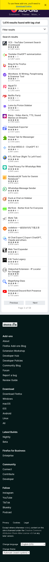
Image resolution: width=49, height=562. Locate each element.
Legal (26, 522)
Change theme (9, 549)
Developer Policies (13, 360)
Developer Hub (11, 355)
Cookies (16, 522)
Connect (7, 469)
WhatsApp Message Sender (22, 188)
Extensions (14, 14)
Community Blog (12, 365)
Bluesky (7, 507)
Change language (10, 544)
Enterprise (8, 455)
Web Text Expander (18, 249)
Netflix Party (14, 95)
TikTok (6, 502)
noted (27, 527)
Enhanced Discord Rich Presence (24, 291)
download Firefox (24, 6)
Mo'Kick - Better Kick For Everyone (25, 208)
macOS (6, 403)
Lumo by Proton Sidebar (20, 105)
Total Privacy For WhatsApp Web (24, 166)
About (6, 341)
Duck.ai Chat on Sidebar (20, 198)
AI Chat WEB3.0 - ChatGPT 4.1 (23, 147)
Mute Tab (13, 218)
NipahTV (12, 85)
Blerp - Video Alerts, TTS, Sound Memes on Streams (24, 116)
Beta (5, 441)
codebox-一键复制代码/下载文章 (24, 227)
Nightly (6, 437)
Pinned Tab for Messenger (21, 137)
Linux (5, 418)
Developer (8, 479)
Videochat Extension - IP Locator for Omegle (24, 270)
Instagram (8, 492)
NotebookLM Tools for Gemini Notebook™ (23, 177)
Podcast (7, 512)
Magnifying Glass (16, 281)
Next (35, 302)
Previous (14, 302)
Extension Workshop (14, 350)
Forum (6, 370)
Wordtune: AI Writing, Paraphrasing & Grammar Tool (25, 75)
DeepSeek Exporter (18, 127)
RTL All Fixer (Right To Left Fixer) (24, 156)
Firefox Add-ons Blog (14, 346)
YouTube (7, 497)
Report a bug (10, 375)
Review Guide (10, 380)
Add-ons (8, 336)
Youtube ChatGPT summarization (24, 54)
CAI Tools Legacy (17, 259)
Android (7, 413)
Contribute (8, 474)
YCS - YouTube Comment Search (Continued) (24, 43)
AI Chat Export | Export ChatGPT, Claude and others (25, 238)
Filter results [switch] (9, 29)
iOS (4, 408)
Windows (8, 398)
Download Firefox (12, 393)
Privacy (6, 522)
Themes (25, 14)
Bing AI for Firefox (17, 64)
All (4, 423)
